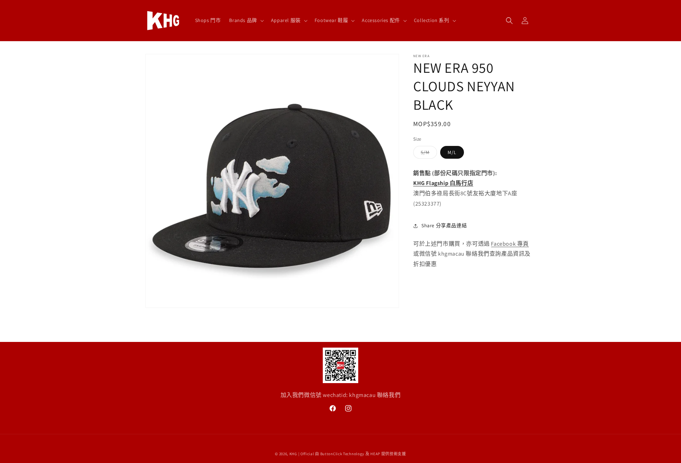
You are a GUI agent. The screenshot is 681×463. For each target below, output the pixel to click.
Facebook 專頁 (510, 243)
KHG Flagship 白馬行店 (443, 183)
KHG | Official (301, 453)
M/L (452, 152)
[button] (245, 20)
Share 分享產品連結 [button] (444, 225)
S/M (427, 154)
